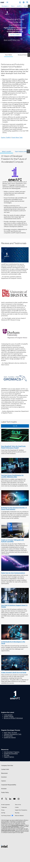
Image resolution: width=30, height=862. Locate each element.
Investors (4, 777)
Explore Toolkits (5, 137)
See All (15, 426)
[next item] (29, 6)
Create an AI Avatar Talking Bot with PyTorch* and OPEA (12, 540)
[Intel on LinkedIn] (10, 799)
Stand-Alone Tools (17, 137)
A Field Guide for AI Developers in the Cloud (13, 642)
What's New (16, 40)
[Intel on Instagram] (18, 799)
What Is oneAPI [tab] (6, 151)
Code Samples (8, 715)
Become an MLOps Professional (13, 718)
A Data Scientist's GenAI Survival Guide (13, 672)
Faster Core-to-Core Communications (13, 573)
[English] (23, 2)
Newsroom (4, 773)
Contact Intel (5, 769)
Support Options (9, 757)
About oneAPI (8, 40)
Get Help (6, 755)
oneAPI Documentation (11, 753)
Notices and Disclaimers (13, 826)
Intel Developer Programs (11, 752)
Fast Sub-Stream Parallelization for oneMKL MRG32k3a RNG (12, 476)
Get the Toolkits (15, 34)
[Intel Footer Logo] (4, 846)
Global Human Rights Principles (8, 830)
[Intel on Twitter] (6, 799)
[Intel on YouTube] (14, 799)
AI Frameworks (8, 736)
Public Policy (5, 792)
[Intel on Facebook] (2, 799)
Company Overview (7, 765)
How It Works (8, 55)
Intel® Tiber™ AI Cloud (10, 732)
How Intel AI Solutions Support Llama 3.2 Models (14, 606)
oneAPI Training (8, 716)
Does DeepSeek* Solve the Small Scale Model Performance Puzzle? (13, 447)
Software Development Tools (12, 734)
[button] (15, 329)
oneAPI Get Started (10, 737)
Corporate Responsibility (8, 785)
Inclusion (3, 788)
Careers (3, 781)
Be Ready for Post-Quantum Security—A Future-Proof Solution (14, 508)
